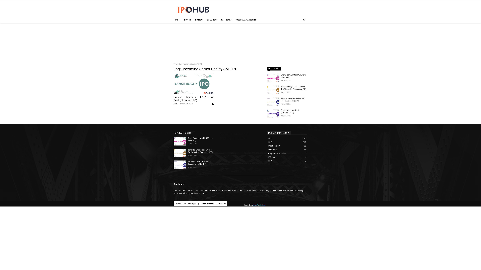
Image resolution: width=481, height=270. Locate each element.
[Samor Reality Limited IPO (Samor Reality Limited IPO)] (194, 84)
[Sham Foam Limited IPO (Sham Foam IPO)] (273, 78)
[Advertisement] (240, 41)
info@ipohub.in (259, 205)
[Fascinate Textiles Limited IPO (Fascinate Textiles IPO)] (273, 101)
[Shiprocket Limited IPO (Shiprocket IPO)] (273, 113)
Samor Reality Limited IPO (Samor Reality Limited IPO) (194, 99)
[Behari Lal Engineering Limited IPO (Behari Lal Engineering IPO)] (273, 90)
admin (176, 103)
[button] (304, 20)
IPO (175, 93)
